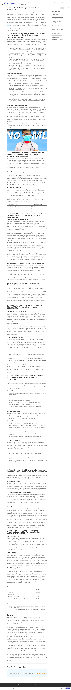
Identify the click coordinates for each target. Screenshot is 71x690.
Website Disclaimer (29, 684)
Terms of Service (21, 684)
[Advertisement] (58, 59)
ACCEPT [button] (68, 688)
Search (62, 8)
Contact (35, 684)
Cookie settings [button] (63, 688)
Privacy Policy (14, 684)
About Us (8, 684)
